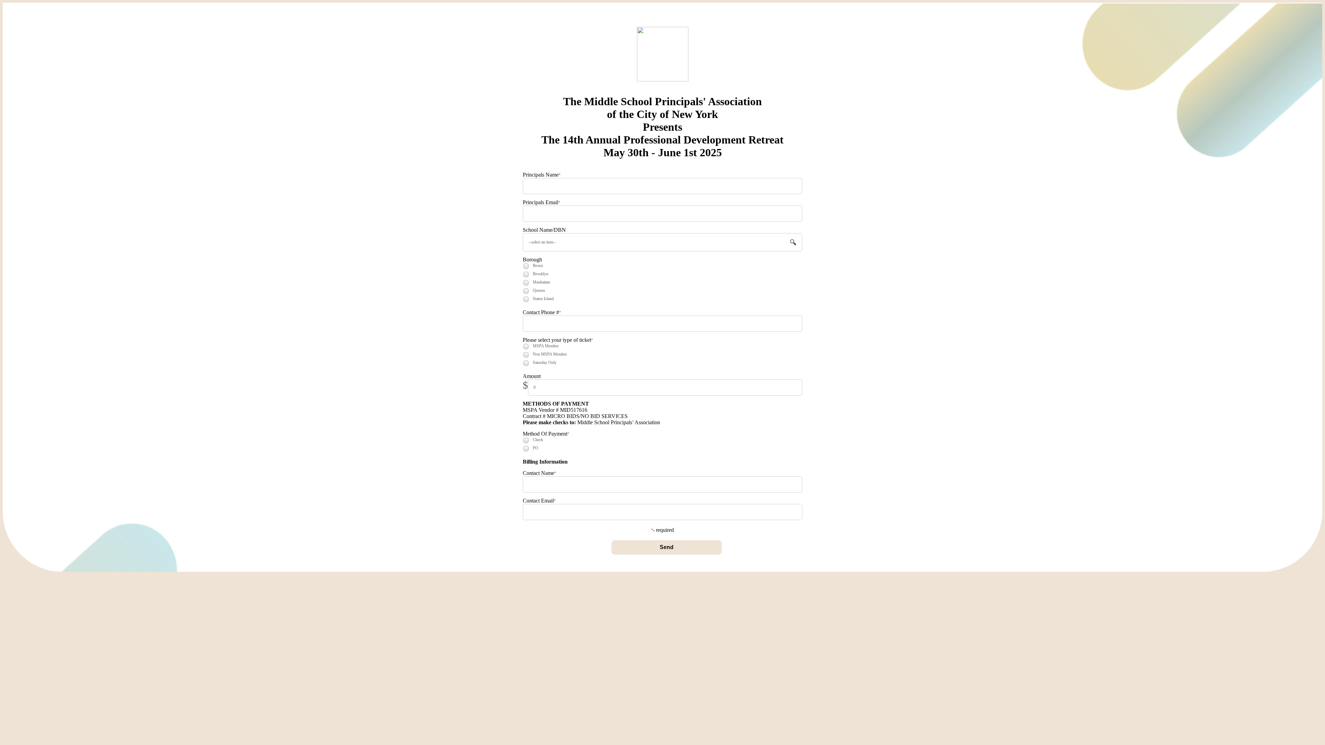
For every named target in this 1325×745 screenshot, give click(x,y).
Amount (532, 376)
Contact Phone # (541, 312)
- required (663, 530)
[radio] (526, 266)
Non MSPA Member (550, 354)
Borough (532, 259)
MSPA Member (546, 346)
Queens (539, 290)
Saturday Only (545, 362)
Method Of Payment (545, 434)
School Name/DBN (544, 230)
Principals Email (540, 202)
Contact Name (538, 473)
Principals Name (541, 175)
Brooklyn (540, 273)
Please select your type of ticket (557, 340)
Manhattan (541, 282)
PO (535, 448)
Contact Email (538, 501)
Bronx (538, 265)
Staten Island (543, 298)
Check (538, 439)
